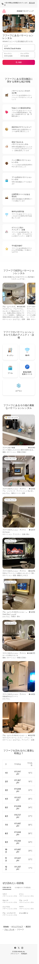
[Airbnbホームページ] (4, 11)
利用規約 (24, 954)
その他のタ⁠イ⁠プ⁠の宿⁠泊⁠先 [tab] (23, 887)
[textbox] (10, 56)
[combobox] (18, 48)
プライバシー (15, 954)
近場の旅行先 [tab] (6, 887)
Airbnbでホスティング (25, 11)
